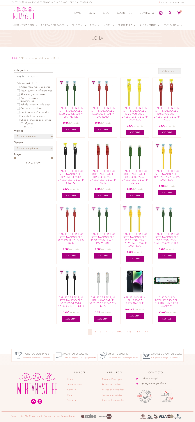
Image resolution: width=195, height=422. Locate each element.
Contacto (147, 13)
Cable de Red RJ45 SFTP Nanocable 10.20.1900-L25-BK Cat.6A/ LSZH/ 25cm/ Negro (71, 177)
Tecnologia (171, 25)
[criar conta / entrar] (159, 3)
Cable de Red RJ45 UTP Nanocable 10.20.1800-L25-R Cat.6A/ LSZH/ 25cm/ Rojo (103, 177)
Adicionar (71, 129)
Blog (106, 13)
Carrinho (71, 390)
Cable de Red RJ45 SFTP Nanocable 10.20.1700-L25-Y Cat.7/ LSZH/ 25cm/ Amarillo (135, 240)
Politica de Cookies (111, 385)
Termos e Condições (112, 395)
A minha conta (74, 385)
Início (15, 58)
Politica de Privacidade (113, 390)
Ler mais (166, 319)
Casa (93, 25)
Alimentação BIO (23, 25)
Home (77, 13)
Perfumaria (125, 25)
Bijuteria (77, 25)
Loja (92, 13)
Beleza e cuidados (53, 25)
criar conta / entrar (172, 3)
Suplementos (148, 25)
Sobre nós (124, 13)
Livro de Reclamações (113, 400)
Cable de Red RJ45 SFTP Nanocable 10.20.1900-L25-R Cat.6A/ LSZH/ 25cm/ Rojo (167, 114)
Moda (107, 25)
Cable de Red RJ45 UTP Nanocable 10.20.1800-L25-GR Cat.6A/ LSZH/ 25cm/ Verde (135, 177)
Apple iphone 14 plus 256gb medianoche (135, 300)
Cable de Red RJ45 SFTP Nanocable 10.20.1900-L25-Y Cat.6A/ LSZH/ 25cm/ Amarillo (135, 114)
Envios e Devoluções (112, 379)
